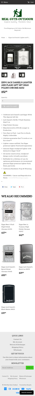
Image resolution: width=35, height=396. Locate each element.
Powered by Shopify (25, 385)
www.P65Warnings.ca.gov (18, 178)
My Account (17, 342)
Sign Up (29, 367)
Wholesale (17, 350)
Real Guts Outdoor (12, 385)
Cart (32, 2)
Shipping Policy (17, 347)
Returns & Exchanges (17, 344)
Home (3, 37)
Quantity (4, 97)
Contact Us (17, 339)
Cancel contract (26, 392)
